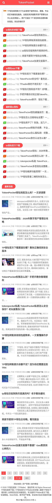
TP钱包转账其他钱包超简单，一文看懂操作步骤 (27, 40)
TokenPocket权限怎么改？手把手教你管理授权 (27, 156)
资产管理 (26, 484)
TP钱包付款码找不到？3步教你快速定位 (27, 89)
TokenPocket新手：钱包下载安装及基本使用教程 (27, 99)
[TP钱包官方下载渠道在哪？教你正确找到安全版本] (8, 262)
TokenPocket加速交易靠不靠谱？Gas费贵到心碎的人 (27, 61)
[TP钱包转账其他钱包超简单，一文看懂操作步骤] (8, 349)
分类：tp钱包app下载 (34, 255)
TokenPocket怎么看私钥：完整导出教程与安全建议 (27, 133)
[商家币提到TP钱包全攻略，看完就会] (8, 430)
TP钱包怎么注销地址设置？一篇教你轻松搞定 (27, 117)
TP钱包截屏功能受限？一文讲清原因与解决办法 (27, 171)
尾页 (27, 478)
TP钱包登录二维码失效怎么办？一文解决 (27, 177)
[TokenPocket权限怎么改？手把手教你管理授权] (8, 291)
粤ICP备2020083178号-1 (26, 500)
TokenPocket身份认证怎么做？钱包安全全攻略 (27, 138)
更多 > (45, 30)
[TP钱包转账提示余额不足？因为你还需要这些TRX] (8, 378)
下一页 (18, 478)
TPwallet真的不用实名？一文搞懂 (27, 84)
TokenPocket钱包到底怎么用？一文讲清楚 (27, 35)
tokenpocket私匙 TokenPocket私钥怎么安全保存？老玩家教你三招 (27, 161)
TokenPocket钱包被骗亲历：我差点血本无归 (27, 112)
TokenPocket (26, 2)
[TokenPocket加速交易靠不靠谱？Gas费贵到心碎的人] (8, 459)
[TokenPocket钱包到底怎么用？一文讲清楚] (8, 203)
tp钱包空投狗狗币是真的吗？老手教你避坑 (27, 51)
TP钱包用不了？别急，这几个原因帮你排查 (27, 122)
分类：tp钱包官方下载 (34, 226)
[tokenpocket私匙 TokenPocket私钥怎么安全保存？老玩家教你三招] (8, 320)
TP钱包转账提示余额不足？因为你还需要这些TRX (27, 45)
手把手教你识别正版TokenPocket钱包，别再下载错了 (27, 94)
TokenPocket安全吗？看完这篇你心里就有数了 (27, 79)
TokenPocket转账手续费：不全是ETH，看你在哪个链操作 (27, 128)
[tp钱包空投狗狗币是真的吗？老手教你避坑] (8, 404)
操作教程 (34, 484)
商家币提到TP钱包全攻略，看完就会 (27, 56)
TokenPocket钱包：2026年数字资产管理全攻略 (27, 151)
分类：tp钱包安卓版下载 (35, 197)
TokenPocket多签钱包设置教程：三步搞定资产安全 (27, 166)
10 (10, 478)
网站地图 (17, 484)
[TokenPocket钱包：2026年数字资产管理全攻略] (8, 233)
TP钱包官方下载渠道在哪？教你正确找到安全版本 (27, 74)
